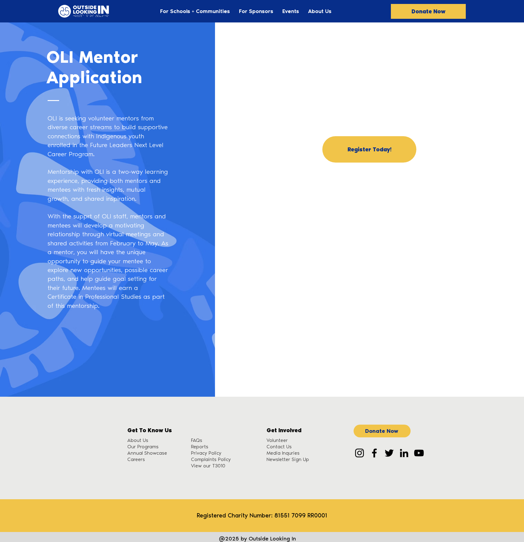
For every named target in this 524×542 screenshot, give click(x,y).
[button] (195, 11)
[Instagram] (359, 453)
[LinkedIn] (404, 453)
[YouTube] (419, 453)
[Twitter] (389, 453)
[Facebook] (374, 453)
